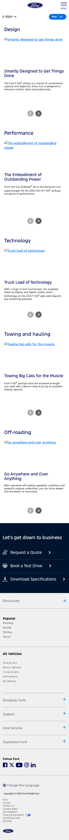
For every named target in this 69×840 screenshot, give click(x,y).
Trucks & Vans (11, 672)
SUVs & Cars (10, 662)
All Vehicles (9, 681)
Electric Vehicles (12, 667)
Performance (10, 676)
